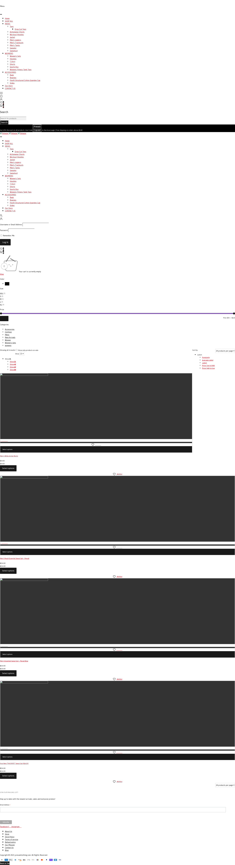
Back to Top (5, 863)
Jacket (12, 37)
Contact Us (9, 847)
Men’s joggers (15, 40)
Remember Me (8, 235)
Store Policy (9, 837)
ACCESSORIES (10, 72)
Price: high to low (208, 368)
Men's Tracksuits (16, 42)
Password (4, 230)
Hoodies (13, 59)
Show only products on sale (28, 350)
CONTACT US (10, 88)
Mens (7, 334)
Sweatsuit (14, 51)
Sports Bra (14, 67)
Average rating (207, 360)
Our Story (9, 86)
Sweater (13, 48)
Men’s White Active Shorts (9, 456)
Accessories (9, 329)
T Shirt (12, 61)
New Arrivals (10, 337)
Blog (7, 850)
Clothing (8, 332)
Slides (12, 83)
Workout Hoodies (17, 34)
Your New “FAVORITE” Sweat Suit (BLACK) (14, 763)
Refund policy (10, 842)
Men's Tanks (15, 45)
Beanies (13, 77)
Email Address (5, 805)
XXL (1, 293)
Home (7, 18)
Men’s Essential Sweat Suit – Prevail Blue (14, 661)
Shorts (12, 64)
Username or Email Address (11, 224)
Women (8, 340)
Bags (12, 75)
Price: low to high (208, 365)
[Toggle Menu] (1, 14)
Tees (12, 26)
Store (7, 834)
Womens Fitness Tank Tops (20, 69)
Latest (204, 363)
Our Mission (10, 845)
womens (8, 345)
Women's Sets (15, 56)
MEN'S (7, 24)
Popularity (206, 357)
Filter (2, 274)
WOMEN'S (9, 53)
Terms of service (11, 839)
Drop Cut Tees (20, 29)
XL (1, 304)
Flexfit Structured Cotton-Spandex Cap (25, 80)
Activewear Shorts (17, 32)
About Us (8, 831)
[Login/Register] (1, 100)
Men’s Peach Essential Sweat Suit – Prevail (14, 558)
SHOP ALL (9, 21)
